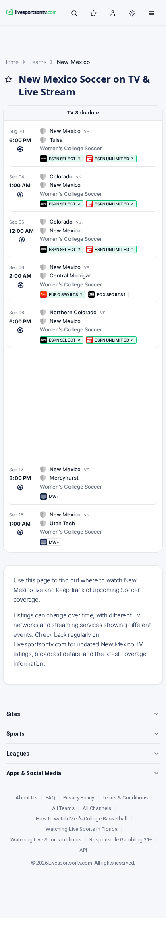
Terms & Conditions (125, 798)
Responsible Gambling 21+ (120, 840)
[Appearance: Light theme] (132, 13)
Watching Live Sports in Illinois (45, 840)
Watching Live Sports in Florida (82, 829)
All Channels (97, 808)
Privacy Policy (78, 798)
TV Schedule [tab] (83, 113)
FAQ (50, 798)
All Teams (63, 808)
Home (11, 61)
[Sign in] (113, 13)
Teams (37, 61)
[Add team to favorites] (8, 79)
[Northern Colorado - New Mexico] (83, 326)
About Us (26, 798)
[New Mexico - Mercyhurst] (83, 483)
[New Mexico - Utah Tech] (83, 528)
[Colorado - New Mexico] (83, 190)
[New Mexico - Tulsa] (83, 144)
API (83, 850)
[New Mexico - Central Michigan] (83, 280)
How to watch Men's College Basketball (81, 819)
